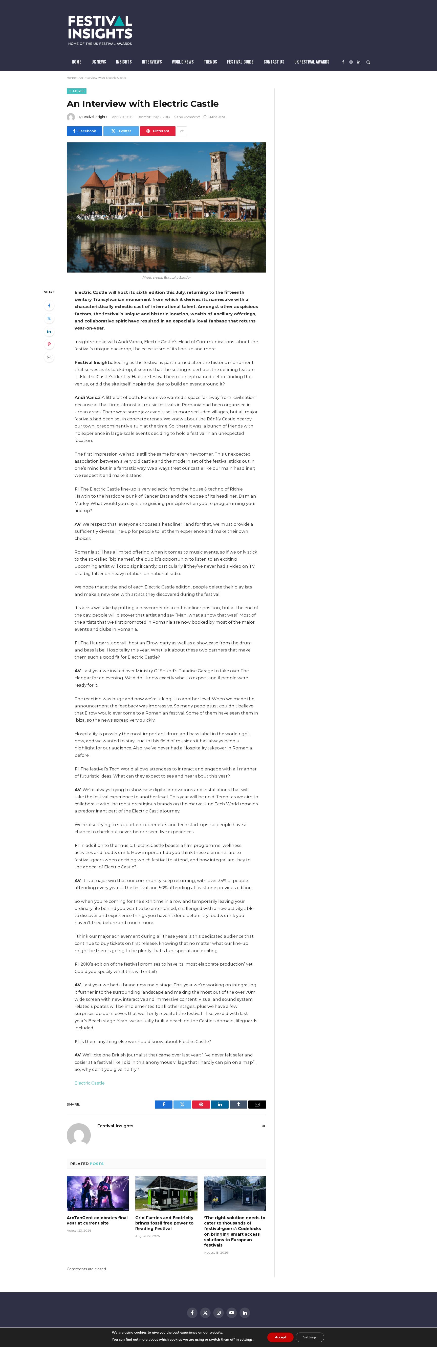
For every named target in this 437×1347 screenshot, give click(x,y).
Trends (210, 62)
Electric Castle (90, 1083)
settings (246, 1339)
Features (76, 91)
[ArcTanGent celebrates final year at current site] (98, 1193)
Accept (280, 1337)
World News (183, 62)
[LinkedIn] (49, 331)
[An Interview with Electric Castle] (166, 207)
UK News (99, 62)
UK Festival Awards (312, 62)
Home (76, 62)
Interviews (152, 62)
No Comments (189, 117)
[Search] (367, 62)
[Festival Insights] (100, 30)
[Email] (49, 357)
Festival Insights (94, 117)
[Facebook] (49, 305)
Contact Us (274, 62)
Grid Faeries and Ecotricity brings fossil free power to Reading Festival (164, 1223)
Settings (310, 1337)
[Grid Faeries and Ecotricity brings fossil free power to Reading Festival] (166, 1193)
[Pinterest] (49, 344)
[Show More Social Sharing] (182, 131)
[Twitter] (49, 318)
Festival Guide (240, 62)
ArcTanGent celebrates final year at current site (97, 1220)
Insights (124, 62)
